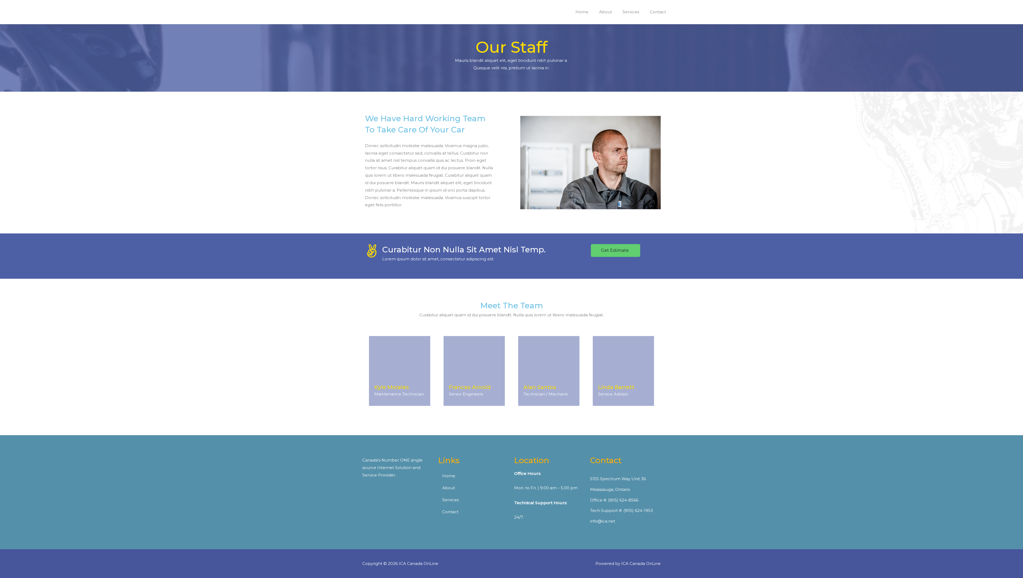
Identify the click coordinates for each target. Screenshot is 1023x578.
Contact (450, 511)
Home (448, 475)
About (448, 487)
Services (450, 499)
